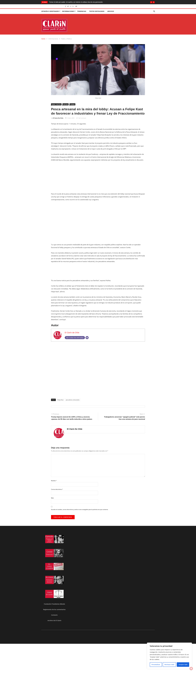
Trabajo (72, 104)
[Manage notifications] (191, 668)
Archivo (110, 11)
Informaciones (68, 11)
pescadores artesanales (73, 400)
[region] (169, 656)
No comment (82, 118)
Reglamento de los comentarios (54, 609)
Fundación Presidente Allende (54, 604)
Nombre (54, 481)
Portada (65, 104)
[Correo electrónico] (87, 337)
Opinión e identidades (50, 11)
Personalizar (155, 664)
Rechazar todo (169, 664)
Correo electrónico (57, 489)
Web (52, 498)
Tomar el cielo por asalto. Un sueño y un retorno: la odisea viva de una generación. (57, 2)
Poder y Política (66, 39)
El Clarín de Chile (58, 118)
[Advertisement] (98, 178)
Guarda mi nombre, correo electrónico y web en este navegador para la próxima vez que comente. (79, 509)
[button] (151, 2)
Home (43, 39)
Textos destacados (96, 11)
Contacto (54, 615)
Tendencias (81, 11)
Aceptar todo (183, 664)
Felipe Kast (60, 400)
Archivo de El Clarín (54, 620)
